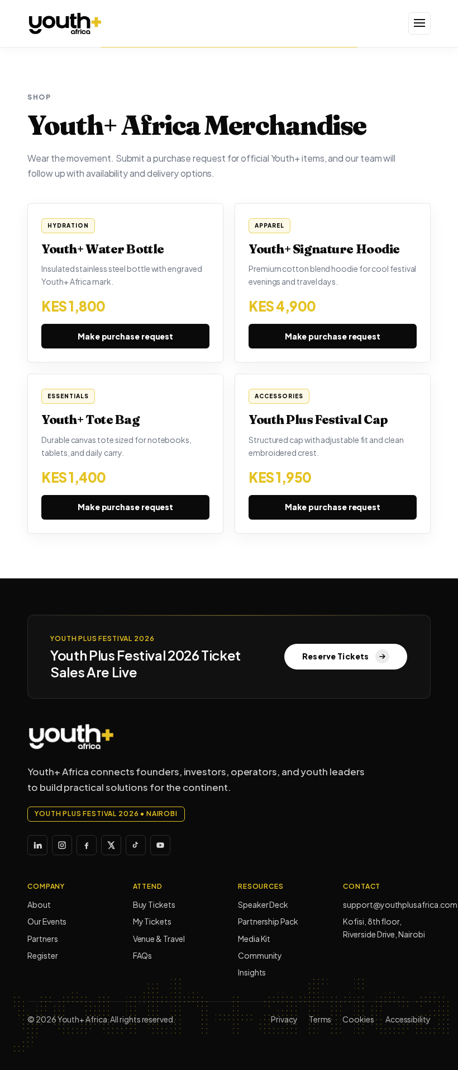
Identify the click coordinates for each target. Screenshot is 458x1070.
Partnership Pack (268, 921)
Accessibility (408, 1019)
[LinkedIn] (37, 845)
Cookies (358, 1019)
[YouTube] (160, 845)
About (39, 904)
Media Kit (254, 939)
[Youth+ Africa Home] (83, 23)
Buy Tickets (154, 904)
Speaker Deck (263, 904)
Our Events (46, 921)
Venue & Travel (159, 939)
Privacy (284, 1019)
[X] (111, 845)
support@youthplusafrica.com (386, 904)
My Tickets (152, 921)
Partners (42, 939)
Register (42, 955)
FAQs (142, 955)
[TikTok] (136, 845)
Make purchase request (125, 336)
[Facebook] (87, 845)
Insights (252, 972)
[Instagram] (62, 845)
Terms (320, 1019)
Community (260, 955)
